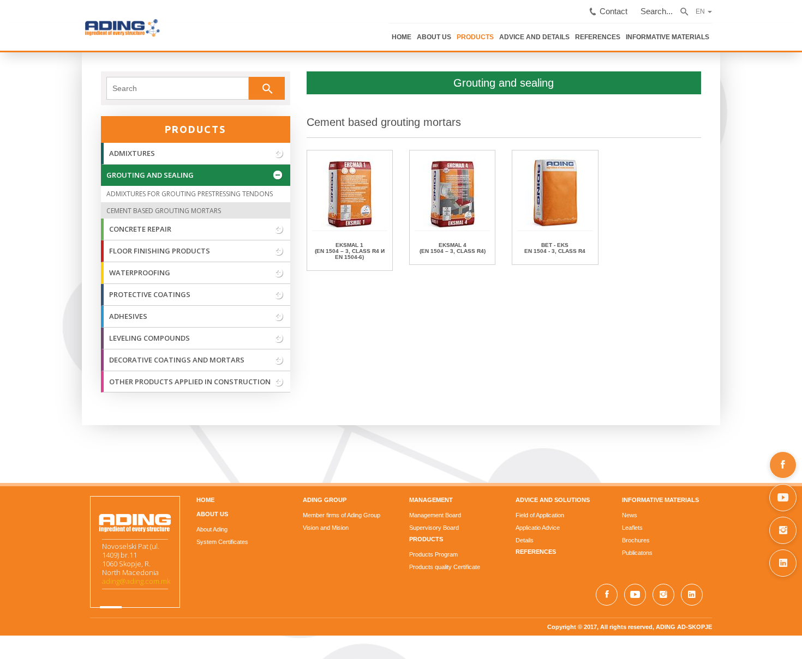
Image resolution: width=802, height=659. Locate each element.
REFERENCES (688, 31)
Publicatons (692, 551)
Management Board (435, 513)
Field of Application (567, 513)
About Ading (157, 527)
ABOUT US (538, 31)
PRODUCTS (577, 31)
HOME (508, 31)
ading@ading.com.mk (54, 588)
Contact (706, 7)
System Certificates (168, 540)
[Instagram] (783, 530)
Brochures (690, 538)
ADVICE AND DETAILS (631, 31)
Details (552, 538)
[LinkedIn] (783, 563)
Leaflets (687, 526)
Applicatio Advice (565, 526)
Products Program (433, 552)
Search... (742, 7)
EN (782, 6)
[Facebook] (783, 465)
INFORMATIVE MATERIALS (752, 31)
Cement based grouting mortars (356, 120)
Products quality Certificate (444, 565)
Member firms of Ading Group (314, 513)
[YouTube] (783, 497)
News (684, 513)
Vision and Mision (298, 526)
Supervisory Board (434, 526)
